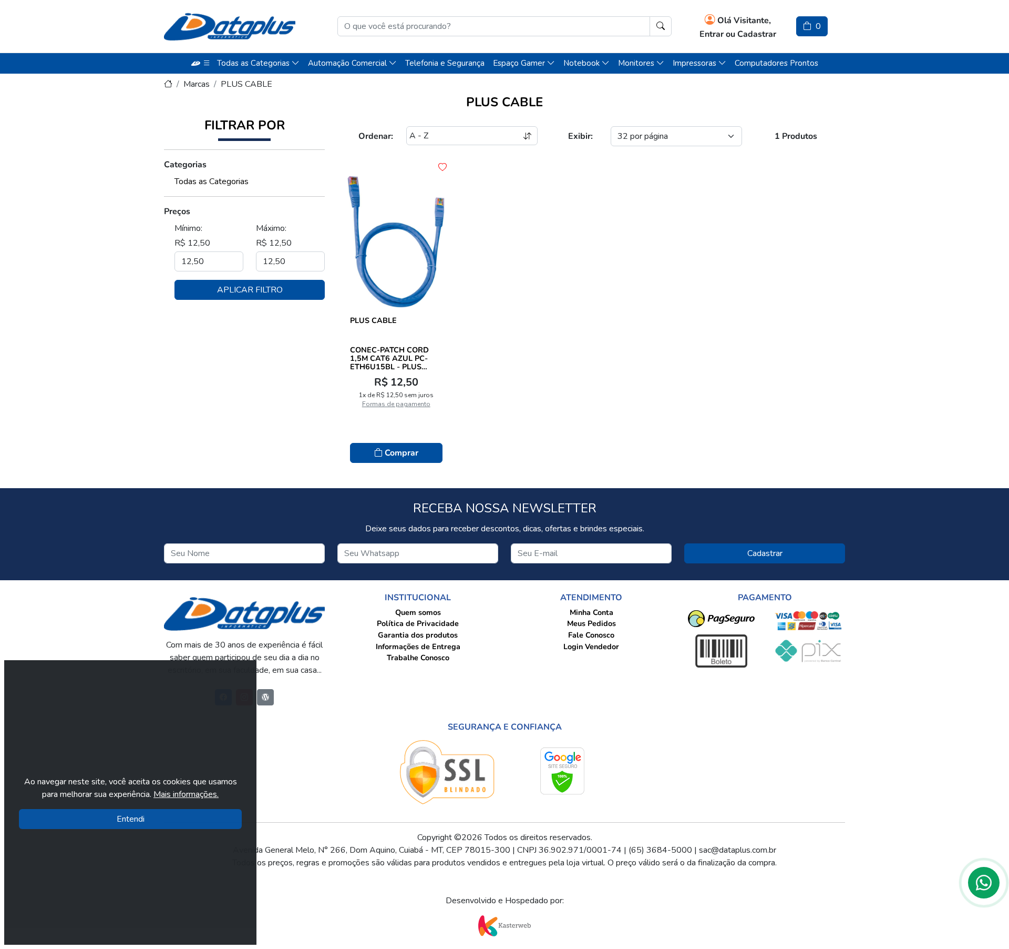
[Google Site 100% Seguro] (562, 771)
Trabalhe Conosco (418, 657)
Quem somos (418, 612)
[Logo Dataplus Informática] (229, 26)
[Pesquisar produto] (661, 26)
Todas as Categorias (211, 181)
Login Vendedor (591, 646)
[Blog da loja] (265, 697)
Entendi (131, 819)
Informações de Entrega (418, 646)
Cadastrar (765, 553)
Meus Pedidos (591, 623)
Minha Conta (591, 612)
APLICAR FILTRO (250, 290)
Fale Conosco (591, 635)
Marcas (196, 84)
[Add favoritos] (442, 167)
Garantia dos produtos (418, 635)
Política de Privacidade (418, 623)
